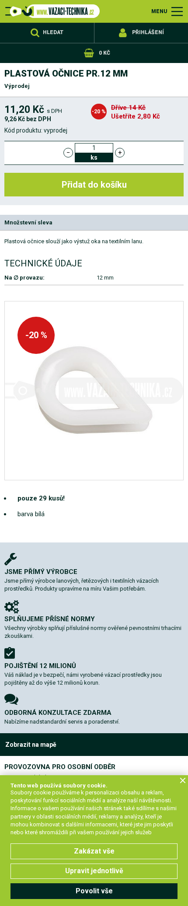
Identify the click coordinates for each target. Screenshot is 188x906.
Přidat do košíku (94, 184)
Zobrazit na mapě (30, 744)
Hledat (53, 32)
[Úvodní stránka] (52, 11)
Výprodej (17, 86)
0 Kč (104, 53)
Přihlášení (148, 32)
